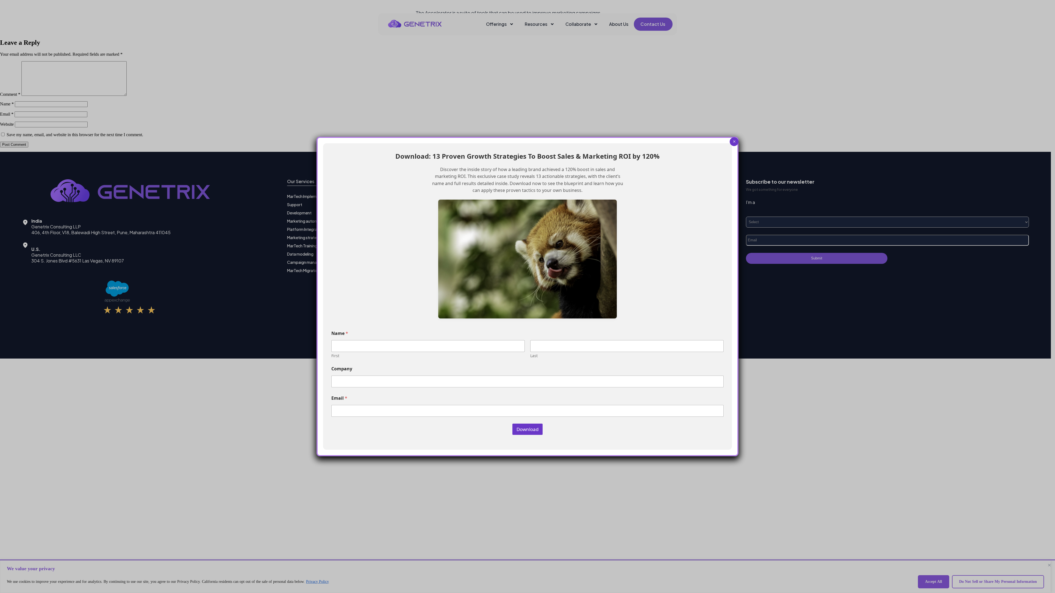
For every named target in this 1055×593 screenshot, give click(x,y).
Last (534, 355)
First (335, 355)
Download (527, 429)
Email (339, 398)
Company (341, 368)
